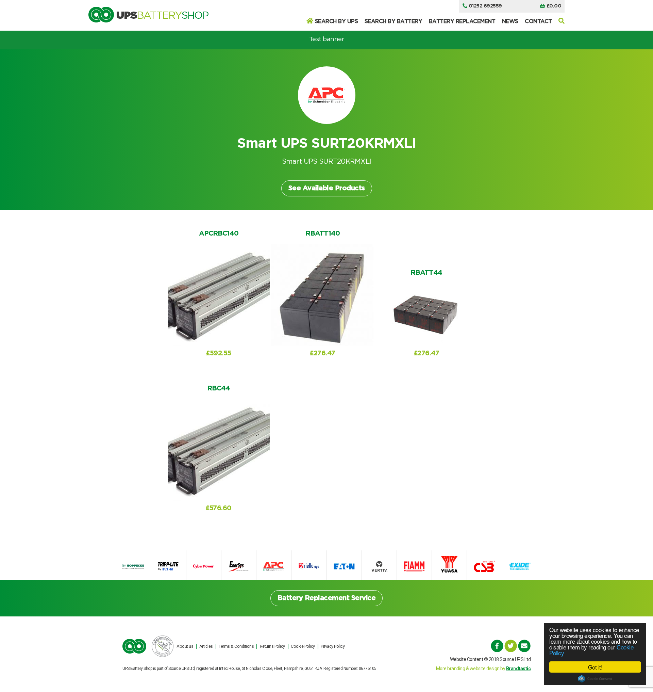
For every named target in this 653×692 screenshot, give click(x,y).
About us (185, 646)
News (510, 21)
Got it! (595, 667)
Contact (538, 21)
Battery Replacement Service (327, 598)
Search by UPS (336, 21)
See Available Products (326, 188)
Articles (206, 646)
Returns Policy (272, 646)
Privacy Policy (333, 646)
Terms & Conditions (236, 646)
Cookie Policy (303, 646)
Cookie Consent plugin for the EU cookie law (595, 678)
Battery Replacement (462, 21)
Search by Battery (393, 21)
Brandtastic (518, 668)
